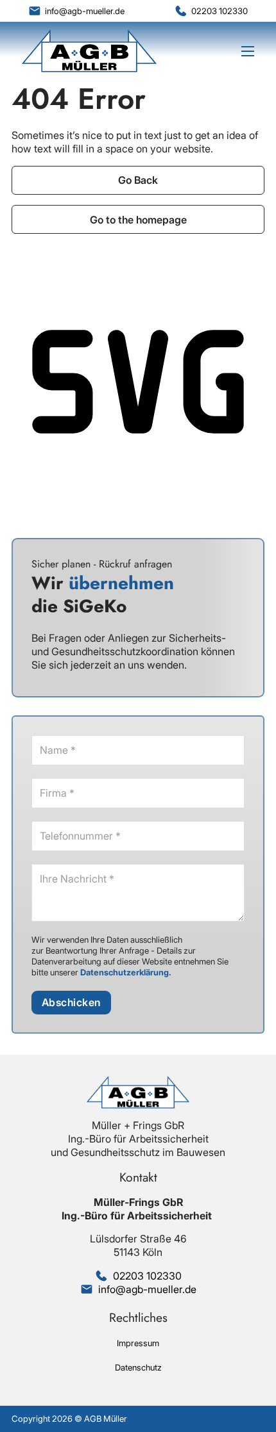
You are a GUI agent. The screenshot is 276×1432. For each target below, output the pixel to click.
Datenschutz (138, 1367)
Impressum (138, 1343)
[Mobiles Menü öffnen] (247, 51)
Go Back (138, 180)
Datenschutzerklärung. (125, 972)
